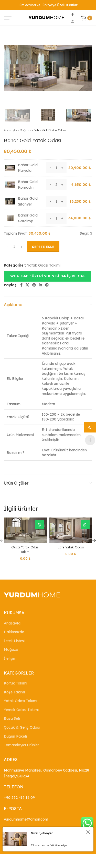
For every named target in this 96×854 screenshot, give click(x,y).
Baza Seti (12, 718)
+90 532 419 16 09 (19, 797)
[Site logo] (46, 17)
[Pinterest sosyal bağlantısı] (34, 285)
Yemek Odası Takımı (21, 709)
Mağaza (25, 130)
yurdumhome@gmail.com (26, 819)
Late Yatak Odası (71, 547)
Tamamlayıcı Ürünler (21, 745)
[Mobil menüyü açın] (7, 18)
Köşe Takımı (14, 692)
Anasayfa (10, 130)
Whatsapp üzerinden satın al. (39, 524)
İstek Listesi (14, 641)
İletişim (10, 658)
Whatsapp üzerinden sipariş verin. (47, 276)
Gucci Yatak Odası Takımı (25, 549)
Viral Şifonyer (42, 833)
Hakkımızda (14, 632)
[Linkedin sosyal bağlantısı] (40, 285)
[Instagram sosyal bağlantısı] (72, 21)
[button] (47, 275)
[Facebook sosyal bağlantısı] (72, 14)
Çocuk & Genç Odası (22, 727)
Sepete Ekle (43, 247)
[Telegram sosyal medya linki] (47, 285)
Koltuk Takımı (15, 683)
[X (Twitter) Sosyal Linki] (27, 285)
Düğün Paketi (15, 736)
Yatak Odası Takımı (43, 265)
